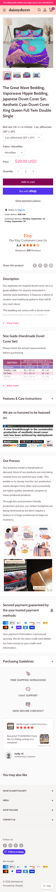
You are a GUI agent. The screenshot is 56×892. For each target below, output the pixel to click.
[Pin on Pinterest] (40, 265)
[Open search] (39, 10)
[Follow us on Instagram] (10, 845)
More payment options (28, 200)
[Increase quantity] (33, 171)
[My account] (45, 10)
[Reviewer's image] (44, 741)
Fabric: (13, 146)
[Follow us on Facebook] (5, 845)
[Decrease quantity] (18, 171)
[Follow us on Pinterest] (16, 845)
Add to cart (28, 182)
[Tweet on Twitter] (46, 265)
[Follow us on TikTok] (21, 845)
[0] (51, 10)
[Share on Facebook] (35, 265)
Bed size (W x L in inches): (27, 129)
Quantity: (8, 171)
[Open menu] (4, 10)
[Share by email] (51, 265)
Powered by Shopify (13, 885)
